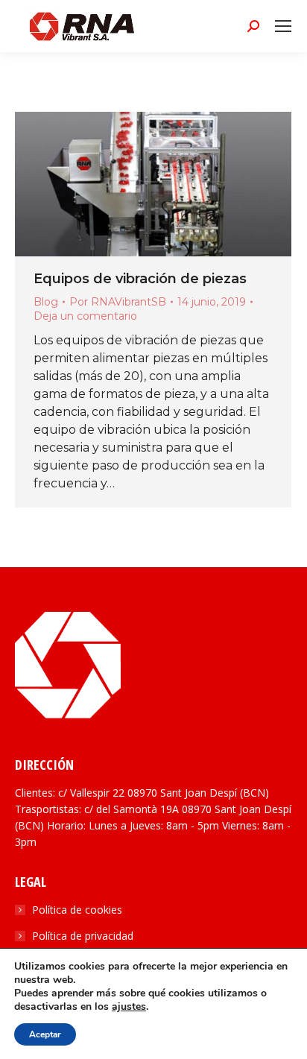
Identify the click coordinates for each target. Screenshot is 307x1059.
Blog (46, 302)
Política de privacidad (82, 936)
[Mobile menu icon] (283, 26)
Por (117, 302)
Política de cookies (77, 909)
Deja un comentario (85, 316)
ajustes (129, 1007)
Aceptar (45, 1034)
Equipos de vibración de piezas (140, 279)
